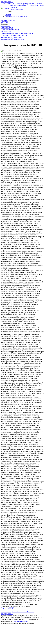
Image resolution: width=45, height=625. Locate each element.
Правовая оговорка (21, 621)
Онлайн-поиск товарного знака (16, 16)
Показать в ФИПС (7, 608)
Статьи (14, 612)
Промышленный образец (10, 29)
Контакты (38, 4)
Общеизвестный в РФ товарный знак (14, 35)
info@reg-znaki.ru (7, 2)
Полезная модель (7, 28)
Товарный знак (6, 31)
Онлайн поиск (6, 612)
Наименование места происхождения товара (17, 33)
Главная (8, 15)
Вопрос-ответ (22, 612)
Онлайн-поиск (6, 4)
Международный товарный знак (12, 39)
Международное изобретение (11, 37)
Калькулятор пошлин (26, 4)
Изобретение (5, 26)
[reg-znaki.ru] (5, 8)
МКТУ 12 (15, 4)
